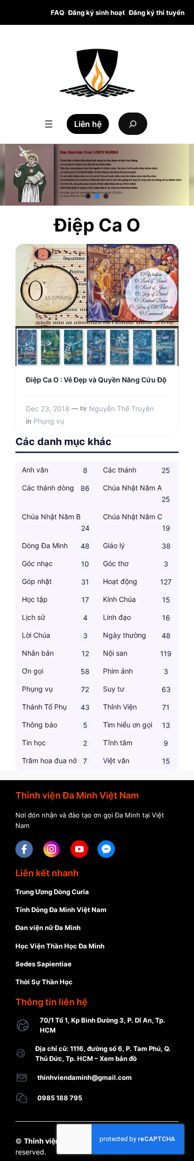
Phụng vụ (48, 421)
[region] (97, 175)
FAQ (57, 12)
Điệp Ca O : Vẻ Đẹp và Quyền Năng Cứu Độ (96, 379)
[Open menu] (49, 124)
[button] (88, 196)
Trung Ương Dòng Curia (52, 892)
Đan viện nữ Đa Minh (48, 927)
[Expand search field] (132, 124)
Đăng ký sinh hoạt (96, 12)
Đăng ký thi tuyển (157, 12)
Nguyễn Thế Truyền (121, 408)
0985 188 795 (59, 1098)
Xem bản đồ (118, 1058)
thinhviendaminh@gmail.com (84, 1077)
